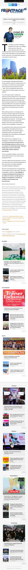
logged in (9, 231)
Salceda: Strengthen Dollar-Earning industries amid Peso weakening (16, 514)
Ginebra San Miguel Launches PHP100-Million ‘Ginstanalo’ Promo (17, 459)
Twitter (9, 210)
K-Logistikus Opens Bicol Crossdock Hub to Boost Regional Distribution (15, 467)
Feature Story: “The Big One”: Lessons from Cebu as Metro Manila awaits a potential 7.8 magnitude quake (13, 498)
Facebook (5, 210)
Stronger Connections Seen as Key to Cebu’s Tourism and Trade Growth (17, 422)
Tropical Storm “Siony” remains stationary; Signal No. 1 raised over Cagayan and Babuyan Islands (13, 218)
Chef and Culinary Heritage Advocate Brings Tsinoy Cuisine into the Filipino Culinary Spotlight (13, 408)
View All (24, 283)
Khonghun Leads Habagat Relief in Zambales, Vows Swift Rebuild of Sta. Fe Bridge (14, 263)
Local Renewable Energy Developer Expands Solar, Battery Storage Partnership (16, 558)
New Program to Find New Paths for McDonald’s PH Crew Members (17, 278)
